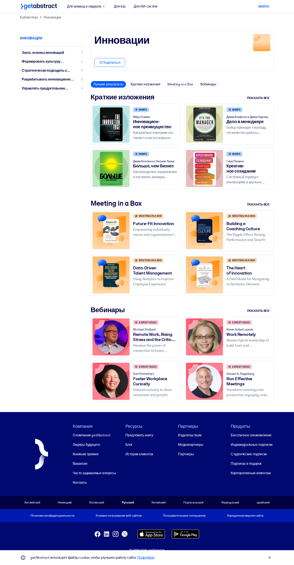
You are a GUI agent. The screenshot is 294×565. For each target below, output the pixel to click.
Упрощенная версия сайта (245, 515)
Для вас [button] (120, 6)
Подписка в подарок (246, 464)
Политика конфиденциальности (52, 515)
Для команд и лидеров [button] (84, 6)
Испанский (96, 502)
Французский (230, 502)
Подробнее (146, 558)
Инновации (52, 17)
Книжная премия (85, 454)
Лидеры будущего (86, 445)
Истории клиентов (139, 454)
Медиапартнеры (190, 445)
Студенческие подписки (249, 454)
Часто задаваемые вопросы (94, 473)
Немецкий (65, 502)
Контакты (80, 482)
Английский (32, 502)
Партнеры (186, 454)
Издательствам (189, 435)
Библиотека (29, 17)
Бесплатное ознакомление (251, 435)
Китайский (159, 502)
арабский (263, 502)
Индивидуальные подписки (251, 445)
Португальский (193, 502)
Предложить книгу (139, 435)
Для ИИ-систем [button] (145, 6)
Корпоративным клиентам (251, 473)
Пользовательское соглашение (184, 515)
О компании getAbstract (92, 435)
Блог (129, 445)
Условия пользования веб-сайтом (119, 515)
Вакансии (80, 464)
